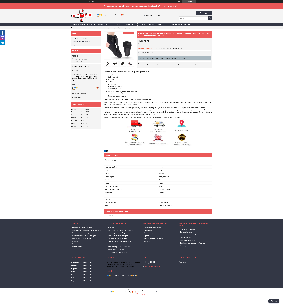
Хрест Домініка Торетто (116, 249)
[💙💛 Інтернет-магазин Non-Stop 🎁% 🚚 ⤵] (81, 21)
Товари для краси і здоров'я (81, 238)
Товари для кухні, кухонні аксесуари (84, 236)
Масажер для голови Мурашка (118, 233)
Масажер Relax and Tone (116, 244)
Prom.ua (152, 290)
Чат (275, 301)
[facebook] (105, 151)
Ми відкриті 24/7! (170, 6)
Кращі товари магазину (82, 24)
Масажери (75, 241)
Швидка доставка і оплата (109, 24)
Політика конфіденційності (164, 292)
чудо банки (111, 227)
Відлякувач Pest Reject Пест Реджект (120, 230)
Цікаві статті (148, 230)
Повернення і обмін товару (151, 24)
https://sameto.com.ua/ (81, 66)
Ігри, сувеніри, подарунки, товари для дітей (86, 230)
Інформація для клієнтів (81, 41)
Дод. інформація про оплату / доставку (193, 243)
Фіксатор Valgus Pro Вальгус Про (119, 247)
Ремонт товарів (149, 233)
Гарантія (129, 24)
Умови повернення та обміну (153, 238)
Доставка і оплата (186, 232)
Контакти (147, 241)
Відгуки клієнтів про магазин (178, 24)
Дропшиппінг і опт (186, 237)
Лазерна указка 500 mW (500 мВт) (119, 241)
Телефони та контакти (187, 229)
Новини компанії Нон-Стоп (152, 227)
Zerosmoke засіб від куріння (117, 252)
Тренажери (75, 244)
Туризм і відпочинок (78, 247)
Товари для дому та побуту (81, 233)
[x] (107, 151)
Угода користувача (186, 246)
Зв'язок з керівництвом (187, 240)
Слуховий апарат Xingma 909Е (118, 238)
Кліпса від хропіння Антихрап (118, 236)
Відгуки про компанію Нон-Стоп (190, 235)
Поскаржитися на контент (146, 292)
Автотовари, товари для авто (82, 227)
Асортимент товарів (80, 38)
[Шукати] (210, 18)
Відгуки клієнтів (78, 45)
